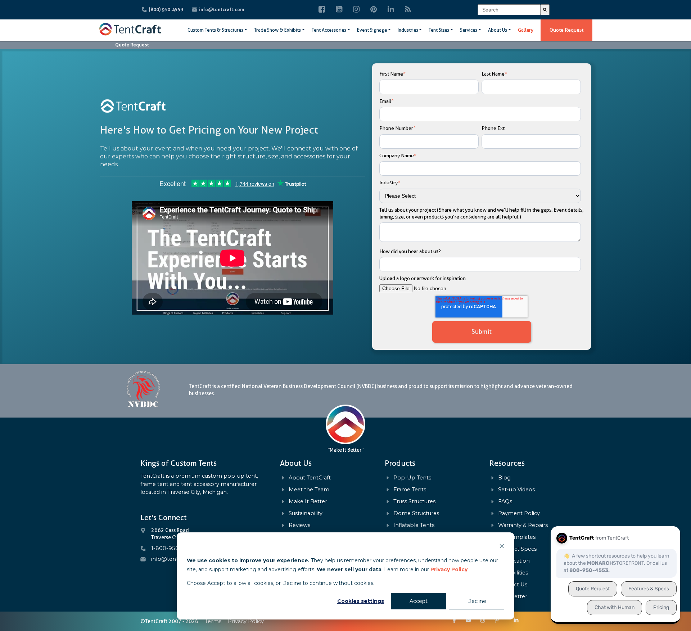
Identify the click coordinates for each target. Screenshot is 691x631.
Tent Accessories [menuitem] (329, 30)
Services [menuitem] (468, 30)
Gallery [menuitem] (525, 30)
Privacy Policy (449, 569)
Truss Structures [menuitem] (414, 502)
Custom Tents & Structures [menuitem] (215, 30)
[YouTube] (339, 9)
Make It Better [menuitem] (308, 502)
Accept (419, 601)
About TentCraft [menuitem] (310, 478)
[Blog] (408, 9)
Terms (213, 621)
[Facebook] (322, 9)
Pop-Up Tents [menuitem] (412, 478)
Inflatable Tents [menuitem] (413, 525)
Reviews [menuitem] (299, 525)
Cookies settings (360, 601)
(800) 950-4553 (167, 9)
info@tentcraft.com (221, 9)
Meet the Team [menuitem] (309, 490)
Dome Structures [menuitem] (416, 513)
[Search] (545, 9)
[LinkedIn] (391, 9)
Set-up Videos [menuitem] (516, 490)
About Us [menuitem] (497, 30)
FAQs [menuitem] (505, 502)
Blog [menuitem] (504, 478)
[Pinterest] (373, 9)
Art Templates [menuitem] (517, 537)
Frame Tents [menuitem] (409, 490)
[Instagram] (356, 9)
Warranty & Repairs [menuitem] (523, 525)
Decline (476, 601)
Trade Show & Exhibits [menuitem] (277, 30)
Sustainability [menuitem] (305, 513)
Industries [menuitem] (408, 30)
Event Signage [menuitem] (372, 30)
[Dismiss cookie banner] (501, 546)
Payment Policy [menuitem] (519, 513)
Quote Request (566, 30)
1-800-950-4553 (172, 548)
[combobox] (509, 9)
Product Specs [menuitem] (517, 549)
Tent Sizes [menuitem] (439, 30)
